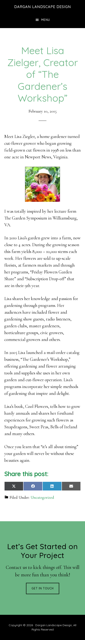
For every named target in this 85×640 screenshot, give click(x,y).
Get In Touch (43, 588)
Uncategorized (42, 497)
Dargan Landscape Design (42, 6)
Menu (45, 20)
